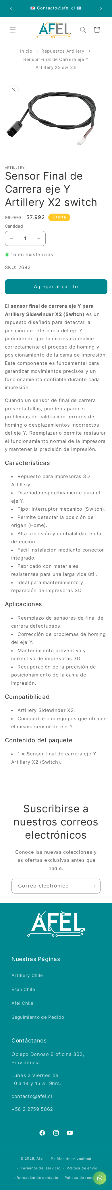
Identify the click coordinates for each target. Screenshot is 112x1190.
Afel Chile (22, 1003)
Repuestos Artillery (62, 51)
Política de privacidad (71, 1159)
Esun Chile (23, 989)
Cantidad (14, 226)
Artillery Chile (27, 975)
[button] (13, 30)
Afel (40, 1159)
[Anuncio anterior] (11, 8)
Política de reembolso (85, 1177)
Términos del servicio (40, 1168)
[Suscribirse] (93, 886)
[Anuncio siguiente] (101, 8)
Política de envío (82, 1168)
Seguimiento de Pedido (37, 1017)
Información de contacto (36, 1177)
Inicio (26, 51)
